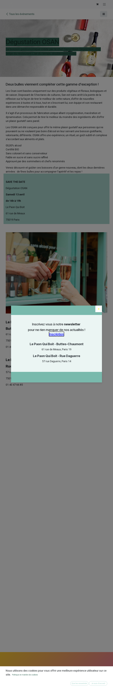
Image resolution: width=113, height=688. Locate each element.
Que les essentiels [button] (79, 683)
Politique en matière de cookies (25, 675)
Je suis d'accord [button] (98, 683)
